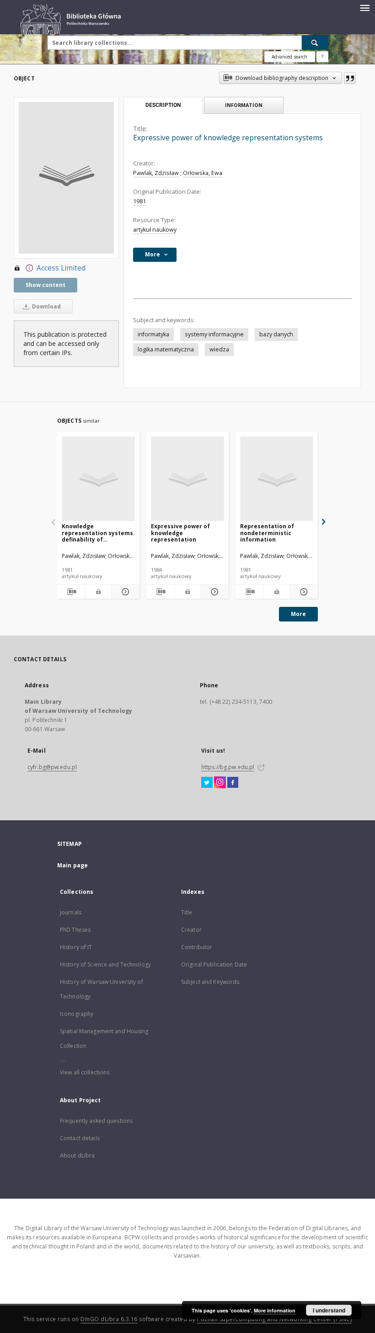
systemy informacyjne (214, 334)
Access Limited (61, 268)
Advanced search (289, 56)
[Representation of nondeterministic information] (277, 479)
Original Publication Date (214, 964)
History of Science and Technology (105, 964)
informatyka (153, 334)
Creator (191, 930)
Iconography (76, 1014)
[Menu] (364, 7)
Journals (70, 912)
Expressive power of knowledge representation (180, 532)
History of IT (76, 947)
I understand (329, 1310)
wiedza (219, 349)
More (298, 614)
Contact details (80, 1138)
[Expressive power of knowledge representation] (187, 479)
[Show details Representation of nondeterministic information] (302, 592)
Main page (72, 865)
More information (274, 1310)
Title (187, 912)
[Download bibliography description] (71, 592)
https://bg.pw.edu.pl (227, 767)
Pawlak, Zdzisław (156, 173)
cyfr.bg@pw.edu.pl (52, 767)
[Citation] (350, 78)
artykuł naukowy (155, 230)
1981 (139, 201)
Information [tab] (243, 104)
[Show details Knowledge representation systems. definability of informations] (124, 592)
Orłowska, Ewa (202, 173)
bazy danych (276, 334)
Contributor (196, 947)
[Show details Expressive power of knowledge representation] (213, 592)
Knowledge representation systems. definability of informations (98, 532)
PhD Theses (75, 930)
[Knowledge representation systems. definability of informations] (98, 479)
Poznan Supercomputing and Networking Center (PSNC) (274, 1319)
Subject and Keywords (210, 982)
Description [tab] (163, 105)
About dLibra (77, 1155)
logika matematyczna (166, 349)
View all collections (84, 1072)
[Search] (315, 42)
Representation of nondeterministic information (267, 532)
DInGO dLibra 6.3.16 (109, 1319)
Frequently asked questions (96, 1121)
